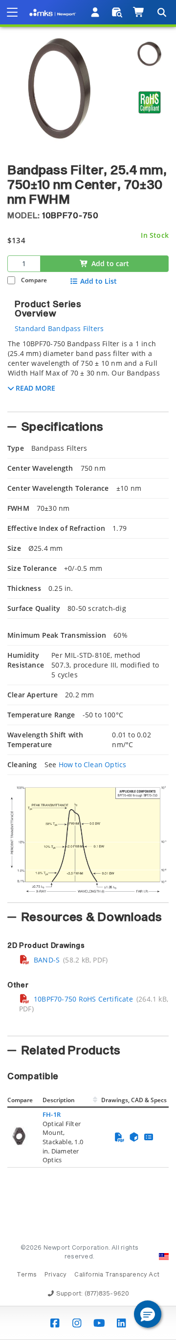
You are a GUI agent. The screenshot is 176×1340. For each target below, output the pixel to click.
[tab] (88, 372)
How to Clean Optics (93, 764)
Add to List (98, 281)
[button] (147, 1314)
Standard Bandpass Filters (59, 328)
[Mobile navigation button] (12, 12)
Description (59, 1100)
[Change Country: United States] (164, 1256)
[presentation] (88, 670)
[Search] (161, 12)
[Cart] (139, 12)
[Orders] (117, 12)
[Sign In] (96, 12)
